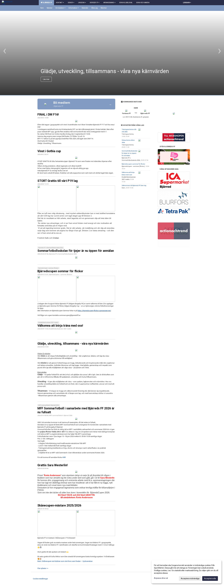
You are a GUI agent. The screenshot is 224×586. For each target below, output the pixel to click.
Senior (70, 2)
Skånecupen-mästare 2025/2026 (59, 505)
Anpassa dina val (161, 578)
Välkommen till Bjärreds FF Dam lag (134, 185)
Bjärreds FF (47, 2)
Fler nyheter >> (42, 568)
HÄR (64, 457)
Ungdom (81, 2)
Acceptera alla (210, 578)
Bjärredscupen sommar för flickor (60, 271)
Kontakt (59, 2)
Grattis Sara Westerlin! (52, 465)
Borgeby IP (94, 2)
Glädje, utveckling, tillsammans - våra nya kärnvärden (72, 343)
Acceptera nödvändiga (190, 578)
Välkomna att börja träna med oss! (60, 325)
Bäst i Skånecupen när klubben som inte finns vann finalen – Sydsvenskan (65, 561)
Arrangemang (108, 2)
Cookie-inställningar (40, 579)
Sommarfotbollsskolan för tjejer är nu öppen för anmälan (75, 251)
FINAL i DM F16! (48, 114)
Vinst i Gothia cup (49, 151)
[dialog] (186, 571)
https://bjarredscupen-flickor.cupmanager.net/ (94, 311)
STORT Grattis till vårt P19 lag (57, 181)
